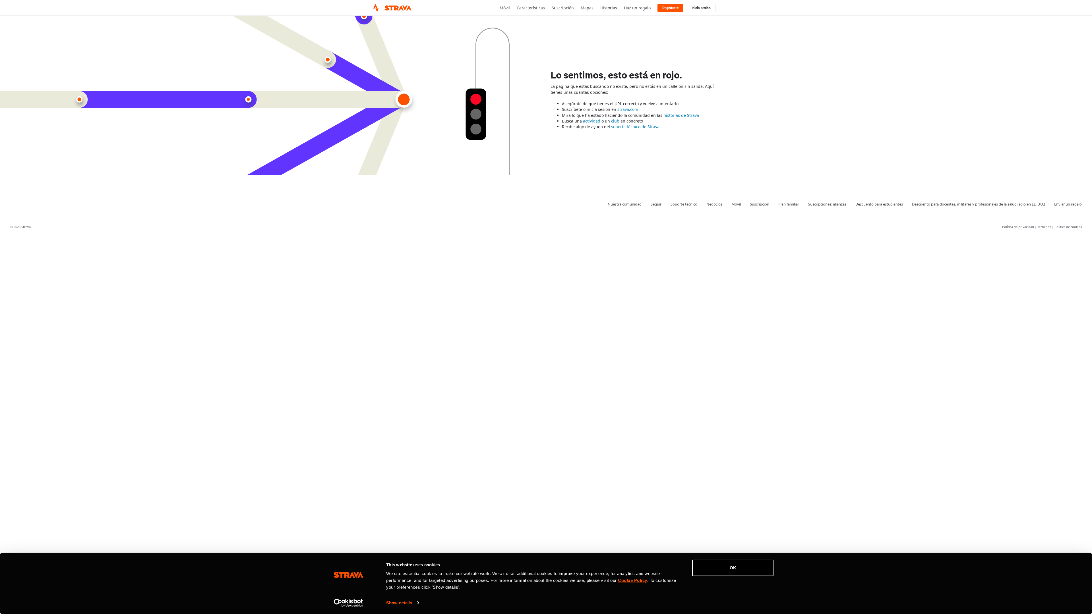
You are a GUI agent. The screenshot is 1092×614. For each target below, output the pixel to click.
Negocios (714, 204)
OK (733, 567)
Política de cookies (1068, 227)
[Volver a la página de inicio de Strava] (376, 8)
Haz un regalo (637, 8)
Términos (1044, 227)
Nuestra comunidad (625, 204)
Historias (608, 8)
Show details (399, 602)
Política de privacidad (1018, 227)
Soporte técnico (684, 204)
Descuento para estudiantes (879, 204)
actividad (591, 121)
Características (531, 8)
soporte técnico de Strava (635, 126)
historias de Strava (681, 115)
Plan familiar (788, 204)
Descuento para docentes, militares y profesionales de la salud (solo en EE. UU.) (978, 204)
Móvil (505, 8)
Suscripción (563, 8)
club (615, 121)
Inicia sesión (701, 8)
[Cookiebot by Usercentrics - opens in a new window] (348, 603)
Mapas (587, 8)
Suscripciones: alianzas (827, 204)
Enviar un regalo (1068, 204)
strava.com (627, 109)
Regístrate (670, 8)
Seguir (656, 204)
